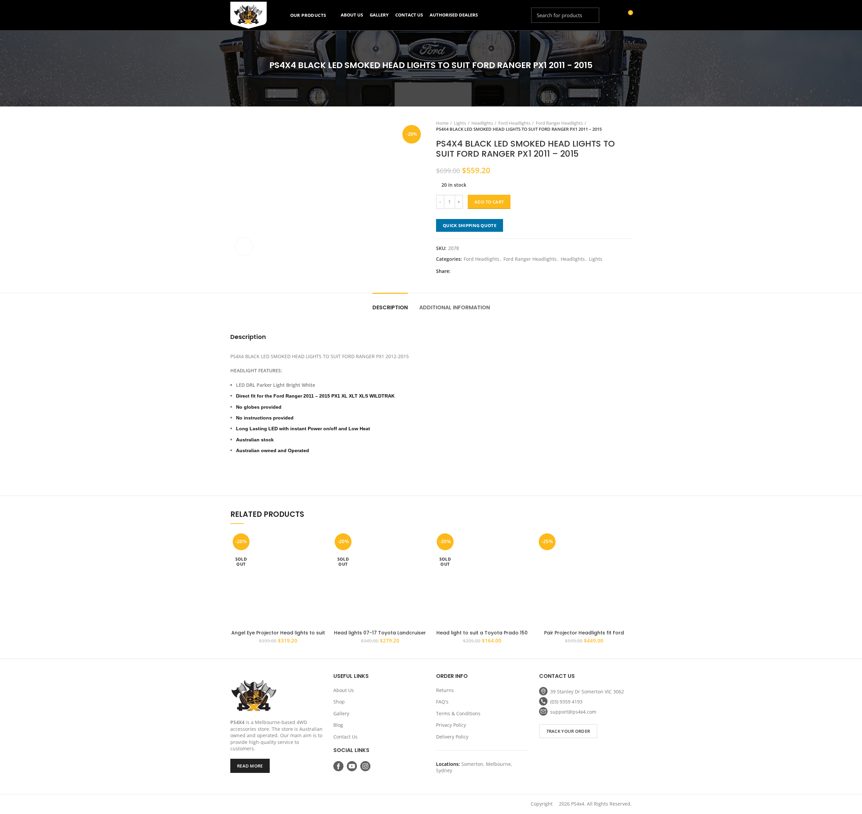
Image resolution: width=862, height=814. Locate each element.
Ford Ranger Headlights (559, 123)
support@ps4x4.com (573, 712)
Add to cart (489, 202)
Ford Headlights (514, 123)
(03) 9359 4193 (566, 701)
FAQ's (442, 701)
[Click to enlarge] (243, 246)
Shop (339, 701)
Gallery (341, 713)
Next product (628, 126)
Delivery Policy (452, 736)
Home (442, 123)
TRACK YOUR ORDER (568, 731)
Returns (445, 690)
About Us (343, 690)
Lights (460, 123)
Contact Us (345, 736)
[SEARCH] (590, 15)
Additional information (454, 307)
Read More (250, 766)
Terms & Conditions (458, 713)
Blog (338, 725)
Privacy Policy (451, 725)
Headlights (482, 123)
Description (390, 307)
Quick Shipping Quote (469, 225)
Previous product (614, 126)
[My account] (615, 15)
